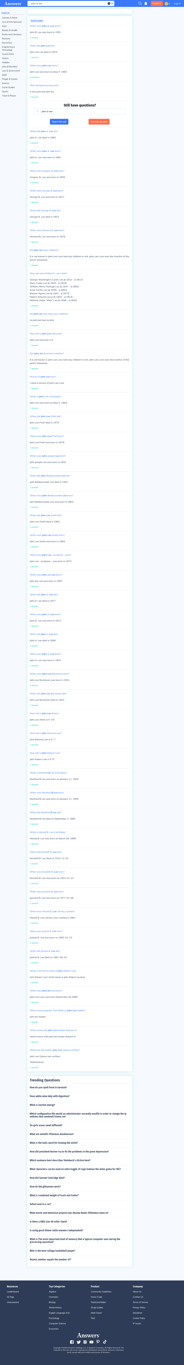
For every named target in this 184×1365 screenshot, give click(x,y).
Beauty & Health (9, 30)
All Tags (10, 1297)
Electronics (7, 42)
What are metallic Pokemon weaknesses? (52, 1134)
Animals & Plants (10, 18)
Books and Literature (11, 34)
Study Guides (97, 1307)
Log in (177, 3)
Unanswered (13, 1302)
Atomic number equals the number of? (50, 1259)
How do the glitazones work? (45, 1186)
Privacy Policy (139, 1307)
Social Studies (8, 87)
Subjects (5, 13)
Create (156, 3)
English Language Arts (59, 1313)
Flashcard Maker (98, 1302)
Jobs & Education (10, 66)
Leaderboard (13, 1291)
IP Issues (137, 1323)
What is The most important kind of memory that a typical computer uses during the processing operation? (75, 1241)
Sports (5, 91)
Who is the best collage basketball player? (52, 1250)
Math (4, 75)
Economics (54, 1329)
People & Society (10, 79)
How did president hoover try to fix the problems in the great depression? (69, 1151)
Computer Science (57, 1323)
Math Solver (96, 1313)
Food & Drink (8, 54)
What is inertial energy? (42, 1105)
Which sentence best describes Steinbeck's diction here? (60, 1160)
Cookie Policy (139, 1318)
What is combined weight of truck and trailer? (54, 1195)
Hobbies (6, 62)
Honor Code (96, 1297)
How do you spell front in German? (48, 1087)
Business (6, 38)
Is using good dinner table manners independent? (56, 1230)
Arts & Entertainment (12, 22)
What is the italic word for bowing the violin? (54, 1142)
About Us (137, 1291)
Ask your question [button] (99, 122)
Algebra (52, 1291)
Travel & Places (9, 95)
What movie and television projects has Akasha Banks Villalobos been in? (69, 1212)
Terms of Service (140, 1302)
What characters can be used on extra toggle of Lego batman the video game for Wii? (75, 1169)
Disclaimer (137, 1313)
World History (55, 1307)
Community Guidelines (101, 1291)
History (5, 58)
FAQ (93, 1318)
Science (5, 83)
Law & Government (11, 70)
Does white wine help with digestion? (50, 1096)
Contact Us (138, 1297)
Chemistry (53, 1297)
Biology (52, 1302)
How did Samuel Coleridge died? (47, 1177)
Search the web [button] (59, 122)
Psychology (54, 1318)
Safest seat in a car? (40, 1204)
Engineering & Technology (8, 48)
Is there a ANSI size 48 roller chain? (48, 1221)
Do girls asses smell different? (46, 1125)
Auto (4, 26)
